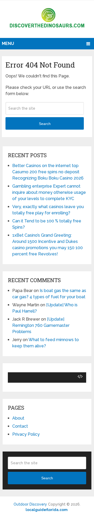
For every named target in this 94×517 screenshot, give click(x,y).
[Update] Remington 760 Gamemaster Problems (40, 325)
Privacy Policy (26, 434)
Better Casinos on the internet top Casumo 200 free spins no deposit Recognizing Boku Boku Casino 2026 (48, 172)
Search (45, 124)
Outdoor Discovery (30, 504)
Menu (8, 43)
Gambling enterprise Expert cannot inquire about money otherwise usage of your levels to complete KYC (49, 192)
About (18, 418)
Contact (20, 426)
